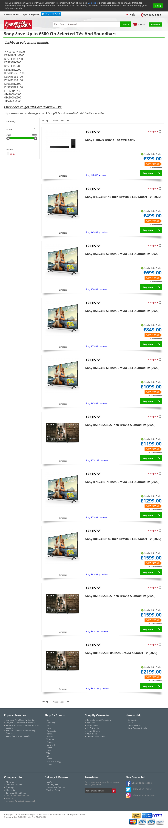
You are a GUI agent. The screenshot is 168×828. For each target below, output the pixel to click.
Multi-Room (92, 733)
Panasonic (51, 731)
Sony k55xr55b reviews (97, 460)
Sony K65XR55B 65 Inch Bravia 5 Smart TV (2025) (120, 596)
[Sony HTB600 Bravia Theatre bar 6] (62, 141)
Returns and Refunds (55, 787)
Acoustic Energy (53, 761)
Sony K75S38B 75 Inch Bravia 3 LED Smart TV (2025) (122, 482)
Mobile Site (11, 790)
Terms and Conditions (16, 792)
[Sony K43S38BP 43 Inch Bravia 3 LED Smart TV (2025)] (62, 204)
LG (47, 725)
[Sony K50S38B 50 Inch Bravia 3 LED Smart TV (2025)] (62, 261)
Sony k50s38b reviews (96, 289)
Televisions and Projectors (99, 720)
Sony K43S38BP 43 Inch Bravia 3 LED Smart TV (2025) (123, 197)
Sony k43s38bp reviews (97, 232)
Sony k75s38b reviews (96, 517)
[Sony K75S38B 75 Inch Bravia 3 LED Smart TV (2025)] (62, 490)
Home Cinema (93, 731)
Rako (48, 750)
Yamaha (50, 739)
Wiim (48, 753)
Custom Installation (96, 736)
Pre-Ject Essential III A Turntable (20, 722)
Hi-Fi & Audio (93, 728)
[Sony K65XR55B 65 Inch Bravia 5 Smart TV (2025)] (62, 604)
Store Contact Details (137, 728)
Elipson (49, 764)
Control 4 (50, 744)
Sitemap (9, 787)
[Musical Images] (24, 25)
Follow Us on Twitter (141, 788)
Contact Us (132, 720)
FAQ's (130, 722)
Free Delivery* (134, 725)
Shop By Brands (55, 715)
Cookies (92, 2)
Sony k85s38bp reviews (97, 574)
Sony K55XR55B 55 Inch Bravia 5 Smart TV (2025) (120, 425)
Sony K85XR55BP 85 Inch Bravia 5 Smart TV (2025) (121, 653)
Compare (153, 131)
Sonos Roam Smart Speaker (18, 735)
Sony (12, 153)
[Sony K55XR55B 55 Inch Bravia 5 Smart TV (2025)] (62, 433)
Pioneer (49, 742)
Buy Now (148, 173)
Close (158, 5)
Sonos (49, 758)
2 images (63, 175)
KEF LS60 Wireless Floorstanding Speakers (20, 731)
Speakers (91, 722)
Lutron (49, 747)
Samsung (50, 722)
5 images (63, 631)
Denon (49, 733)
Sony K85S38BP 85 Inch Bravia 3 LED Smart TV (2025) (123, 539)
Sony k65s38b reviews (96, 403)
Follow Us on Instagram (143, 794)
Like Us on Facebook (142, 782)
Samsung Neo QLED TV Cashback (21, 720)
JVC (47, 755)
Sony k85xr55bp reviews (97, 688)
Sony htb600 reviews (96, 175)
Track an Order (53, 790)
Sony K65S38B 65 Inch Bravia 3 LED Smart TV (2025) (122, 368)
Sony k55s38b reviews (96, 346)
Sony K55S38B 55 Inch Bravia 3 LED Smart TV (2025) (122, 311)
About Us (10, 781)
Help (132, 14)
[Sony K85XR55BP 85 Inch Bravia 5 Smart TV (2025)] (62, 661)
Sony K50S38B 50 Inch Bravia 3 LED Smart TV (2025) (122, 254)
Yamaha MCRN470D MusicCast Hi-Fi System (22, 726)
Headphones (93, 725)
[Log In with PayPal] (51, 14)
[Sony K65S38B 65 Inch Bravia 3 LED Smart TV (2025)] (62, 376)
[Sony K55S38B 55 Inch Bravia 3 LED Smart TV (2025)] (62, 319)
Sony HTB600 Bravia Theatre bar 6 (110, 140)
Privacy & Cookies (14, 784)
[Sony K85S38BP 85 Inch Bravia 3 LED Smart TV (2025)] (62, 547)
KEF (48, 720)
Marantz (50, 736)
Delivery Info (52, 784)
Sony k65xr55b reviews (97, 631)
